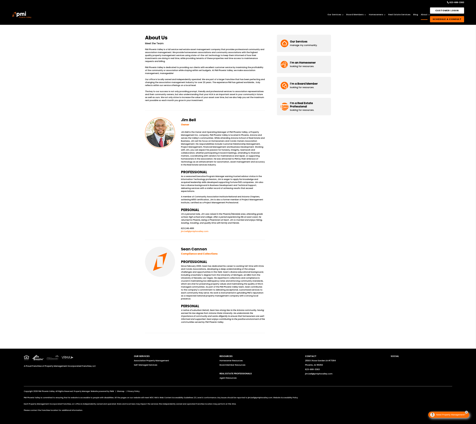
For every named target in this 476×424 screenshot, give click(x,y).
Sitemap (120, 391)
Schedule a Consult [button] (447, 19)
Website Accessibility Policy (285, 397)
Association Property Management (151, 360)
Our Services (334, 14)
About (424, 14)
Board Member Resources (232, 365)
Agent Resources (228, 378)
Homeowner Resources (231, 360)
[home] (22, 15)
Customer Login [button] (447, 10)
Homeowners (376, 14)
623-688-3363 (456, 2)
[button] (304, 43)
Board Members (355, 14)
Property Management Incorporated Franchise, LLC (70, 366)
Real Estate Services (399, 14)
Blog (415, 14)
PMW (112, 391)
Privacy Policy (133, 391)
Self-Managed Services (145, 365)
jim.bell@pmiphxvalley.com (194, 231)
